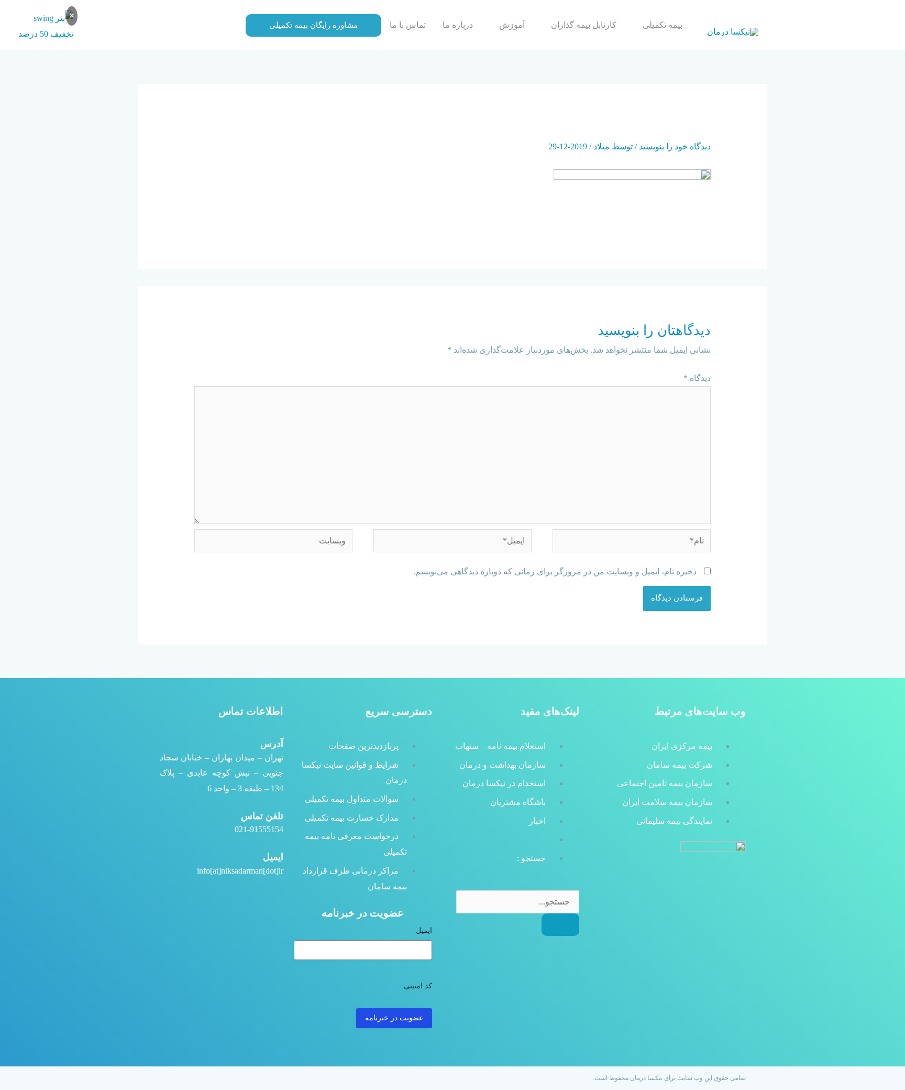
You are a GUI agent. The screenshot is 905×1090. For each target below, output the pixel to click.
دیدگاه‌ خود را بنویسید (675, 146)
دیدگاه (697, 378)
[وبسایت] (273, 542)
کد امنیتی (418, 986)
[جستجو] (560, 924)
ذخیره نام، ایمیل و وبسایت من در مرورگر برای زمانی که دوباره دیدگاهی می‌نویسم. (555, 571)
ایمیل (424, 930)
